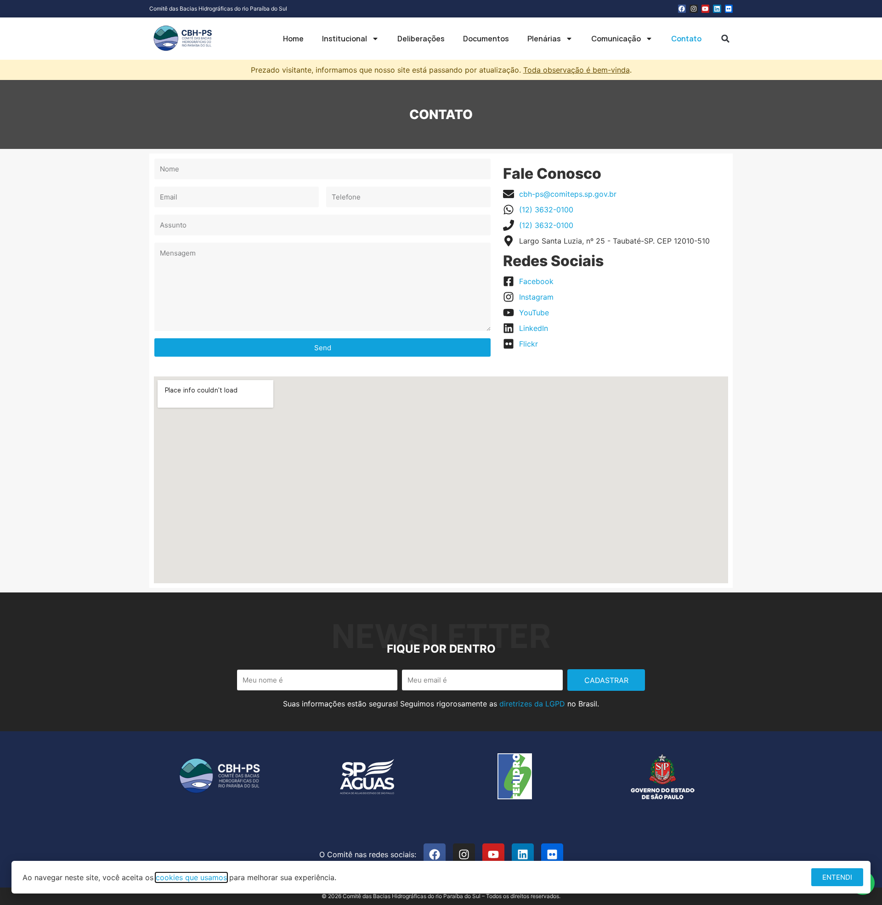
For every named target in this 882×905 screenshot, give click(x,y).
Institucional (344, 39)
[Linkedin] (717, 9)
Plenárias (544, 39)
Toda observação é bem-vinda (576, 69)
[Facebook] (682, 9)
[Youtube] (705, 9)
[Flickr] (729, 9)
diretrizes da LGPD (532, 703)
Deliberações (421, 39)
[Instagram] (694, 9)
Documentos (486, 39)
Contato (686, 39)
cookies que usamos (191, 877)
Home (293, 39)
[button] (725, 38)
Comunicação (616, 39)
